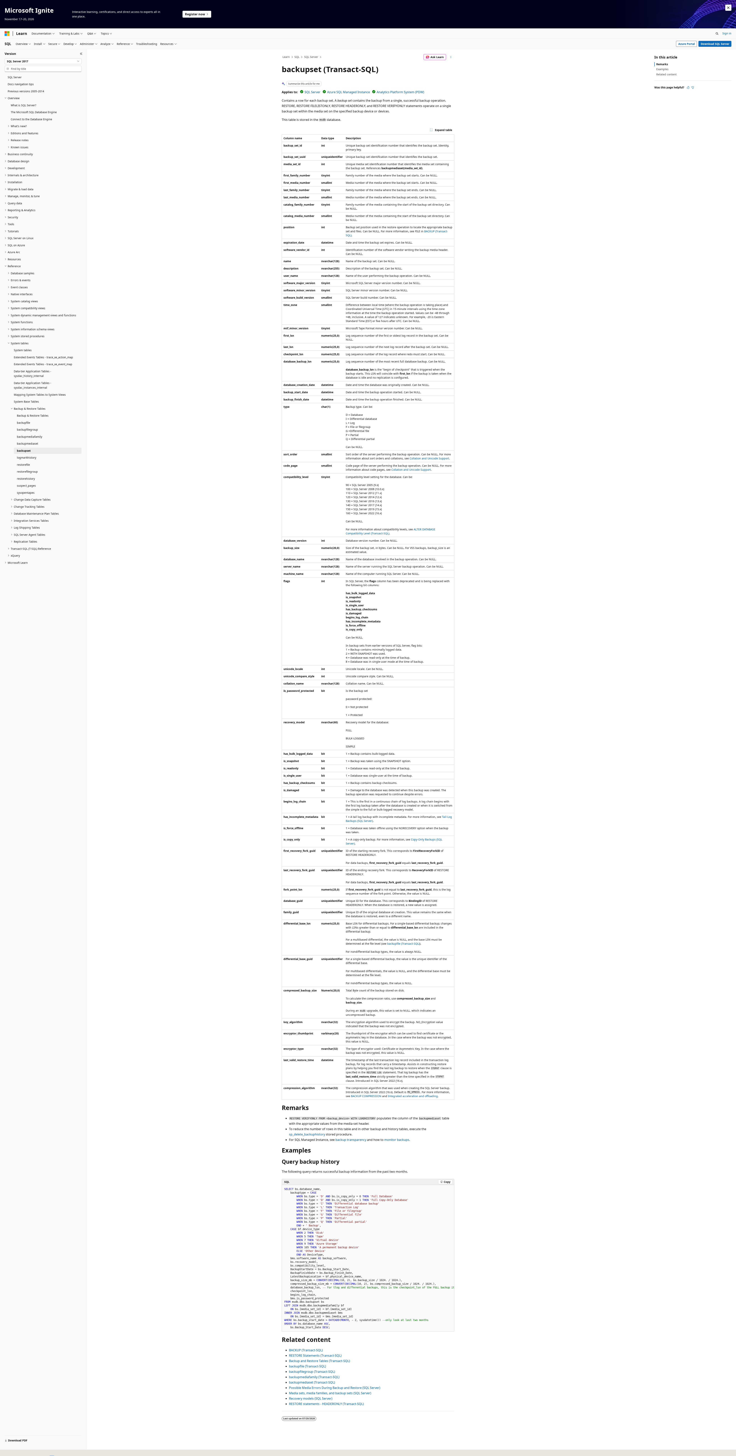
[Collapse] (81, 54)
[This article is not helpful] (692, 87)
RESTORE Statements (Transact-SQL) (315, 1355)
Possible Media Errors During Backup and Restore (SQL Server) (334, 1388)
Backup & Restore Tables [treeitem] (32, 415)
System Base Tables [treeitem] (26, 401)
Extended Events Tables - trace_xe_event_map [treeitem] (43, 364)
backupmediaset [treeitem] (27, 443)
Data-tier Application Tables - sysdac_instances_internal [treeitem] (32, 385)
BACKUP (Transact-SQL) (306, 1350)
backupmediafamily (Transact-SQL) (314, 1377)
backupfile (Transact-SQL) (403, 943)
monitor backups (396, 1140)
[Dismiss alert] (728, 8)
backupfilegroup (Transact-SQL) (312, 1371)
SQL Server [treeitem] (15, 77)
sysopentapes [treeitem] (25, 492)
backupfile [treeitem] (23, 422)
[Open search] (717, 33)
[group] (368, 1258)
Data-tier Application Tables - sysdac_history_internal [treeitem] (32, 373)
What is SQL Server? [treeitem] (23, 105)
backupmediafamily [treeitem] (29, 436)
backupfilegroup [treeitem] (27, 429)
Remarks (662, 64)
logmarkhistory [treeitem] (26, 457)
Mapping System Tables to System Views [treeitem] (40, 394)
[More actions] (451, 57)
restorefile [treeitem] (23, 464)
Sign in (726, 33)
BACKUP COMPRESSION (366, 1096)
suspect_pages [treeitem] (26, 485)
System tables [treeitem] (23, 350)
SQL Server (311, 57)
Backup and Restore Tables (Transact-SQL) (319, 1361)
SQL (296, 57)
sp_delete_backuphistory (307, 1134)
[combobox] (43, 61)
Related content (666, 74)
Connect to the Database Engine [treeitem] (31, 119)
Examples (662, 69)
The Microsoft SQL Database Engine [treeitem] (34, 112)
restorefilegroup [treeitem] (27, 471)
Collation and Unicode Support (429, 458)
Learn (286, 57)
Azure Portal (686, 44)
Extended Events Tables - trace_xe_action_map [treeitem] (43, 357)
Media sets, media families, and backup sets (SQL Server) (330, 1393)
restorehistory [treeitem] (26, 478)
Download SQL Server (715, 44)
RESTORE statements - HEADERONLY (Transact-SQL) (326, 1404)
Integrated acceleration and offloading (413, 1096)
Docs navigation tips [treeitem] (21, 84)
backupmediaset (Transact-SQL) (312, 1382)
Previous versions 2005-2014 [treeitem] (26, 91)
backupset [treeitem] (24, 450)
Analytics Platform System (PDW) (400, 92)
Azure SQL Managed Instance (348, 92)
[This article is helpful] (688, 87)
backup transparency (350, 1140)
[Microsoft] (7, 33)
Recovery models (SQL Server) (310, 1398)
